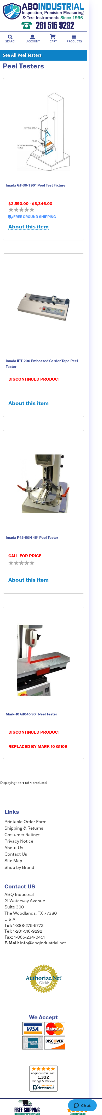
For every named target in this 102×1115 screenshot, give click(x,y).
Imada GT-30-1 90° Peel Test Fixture (35, 185)
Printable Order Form (25, 821)
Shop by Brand (19, 867)
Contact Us (15, 854)
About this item (28, 227)
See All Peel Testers (22, 55)
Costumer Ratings (22, 834)
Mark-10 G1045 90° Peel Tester (31, 714)
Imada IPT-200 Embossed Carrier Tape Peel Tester (42, 364)
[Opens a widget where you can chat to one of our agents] (82, 1105)
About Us (13, 847)
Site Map (13, 860)
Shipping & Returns (23, 828)
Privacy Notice (18, 841)
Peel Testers (23, 66)
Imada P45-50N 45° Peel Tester (32, 537)
